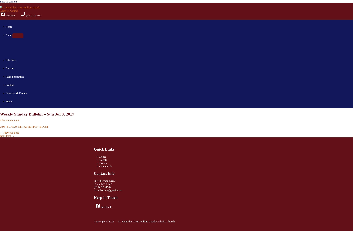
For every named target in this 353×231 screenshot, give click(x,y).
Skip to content (8, 1)
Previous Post (9, 132)
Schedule (11, 60)
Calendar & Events (16, 93)
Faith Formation (15, 76)
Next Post (7, 135)
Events (103, 162)
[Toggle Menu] (17, 35)
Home (9, 26)
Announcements (10, 120)
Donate (10, 68)
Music (9, 101)
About (9, 34)
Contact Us (105, 166)
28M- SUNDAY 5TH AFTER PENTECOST (24, 126)
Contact (10, 84)
